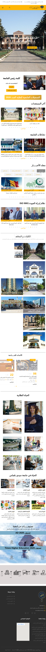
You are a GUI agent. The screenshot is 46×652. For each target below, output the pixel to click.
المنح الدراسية (42, 511)
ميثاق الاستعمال (15, 649)
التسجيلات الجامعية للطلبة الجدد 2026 (23, 97)
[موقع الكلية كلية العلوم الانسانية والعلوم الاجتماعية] (12, 312)
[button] (36, 127)
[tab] (41, 170)
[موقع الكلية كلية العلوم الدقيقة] (18, 249)
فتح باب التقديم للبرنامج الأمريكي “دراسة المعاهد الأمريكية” (34, 194)
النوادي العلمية (11, 511)
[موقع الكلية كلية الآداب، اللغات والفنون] (34, 312)
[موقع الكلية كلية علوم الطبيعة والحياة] (34, 329)
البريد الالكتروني (39, 1)
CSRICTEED (29, 649)
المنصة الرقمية (33, 3)
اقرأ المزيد (34, 384)
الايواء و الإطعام (41, 490)
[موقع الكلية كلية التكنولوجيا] (34, 294)
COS (3, 1)
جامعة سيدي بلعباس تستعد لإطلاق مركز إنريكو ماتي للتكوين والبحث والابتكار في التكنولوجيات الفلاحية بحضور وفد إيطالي (22, 155)
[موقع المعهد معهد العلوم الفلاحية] (34, 259)
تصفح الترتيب (23, 537)
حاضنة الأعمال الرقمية (39, 638)
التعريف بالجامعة (32, 47)
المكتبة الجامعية (10, 490)
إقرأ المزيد (23, 128)
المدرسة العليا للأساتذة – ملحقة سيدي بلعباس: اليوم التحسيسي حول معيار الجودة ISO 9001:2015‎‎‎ (13, 224)
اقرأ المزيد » (18, 121)
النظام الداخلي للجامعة (17, 1)
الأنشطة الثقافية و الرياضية (24, 511)
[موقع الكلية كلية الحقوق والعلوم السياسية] (34, 348)
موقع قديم (7, 1)
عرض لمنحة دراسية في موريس (11, 193)
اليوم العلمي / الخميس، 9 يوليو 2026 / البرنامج (24, 123)
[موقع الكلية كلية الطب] (34, 277)
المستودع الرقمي (32, 1)
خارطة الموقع (8, 649)
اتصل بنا (11, 1)
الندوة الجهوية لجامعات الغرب (37, 631)
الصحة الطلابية (26, 490)
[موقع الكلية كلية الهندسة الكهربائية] (12, 294)
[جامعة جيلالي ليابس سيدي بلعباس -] (36, 7)
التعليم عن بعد (26, 1)
